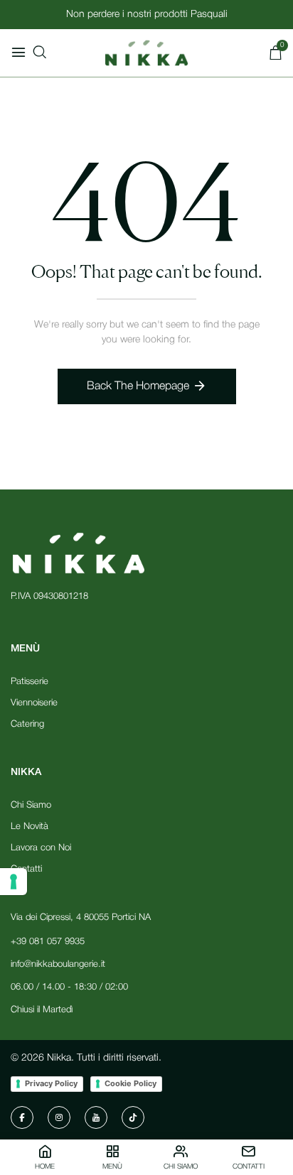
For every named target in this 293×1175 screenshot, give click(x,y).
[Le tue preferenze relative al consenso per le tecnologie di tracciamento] (13, 881)
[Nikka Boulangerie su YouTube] (96, 1117)
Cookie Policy (130, 1083)
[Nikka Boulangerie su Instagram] (59, 1117)
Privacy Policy (51, 1083)
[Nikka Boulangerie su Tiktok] (133, 1117)
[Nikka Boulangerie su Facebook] (22, 1117)
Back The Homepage (138, 386)
